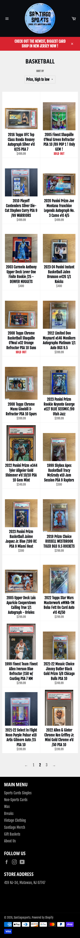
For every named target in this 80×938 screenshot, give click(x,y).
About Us (10, 841)
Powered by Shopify (42, 917)
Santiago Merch (14, 827)
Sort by (40, 71)
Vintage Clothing (15, 820)
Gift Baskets (12, 834)
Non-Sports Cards (15, 800)
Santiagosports (22, 917)
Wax (7, 806)
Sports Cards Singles (18, 793)
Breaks (9, 813)
